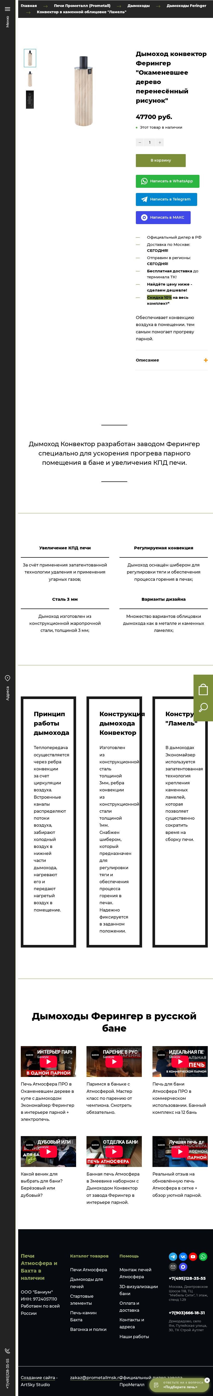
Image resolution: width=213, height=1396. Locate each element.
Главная (29, 5)
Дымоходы (139, 5)
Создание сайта (38, 1377)
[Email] (173, 1267)
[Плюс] (160, 142)
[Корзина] (203, 689)
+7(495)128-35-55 (187, 1278)
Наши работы (134, 1336)
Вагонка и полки (88, 1329)
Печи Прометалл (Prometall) (82, 5)
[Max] (183, 1267)
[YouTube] (193, 1257)
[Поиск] (203, 707)
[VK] (183, 1257)
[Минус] (140, 142)
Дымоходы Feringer (186, 5)
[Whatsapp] (203, 1257)
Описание (147, 360)
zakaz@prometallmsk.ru (96, 1377)
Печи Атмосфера (88, 1269)
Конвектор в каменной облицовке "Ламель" (81, 12)
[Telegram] (173, 1257)
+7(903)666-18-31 (187, 1312)
